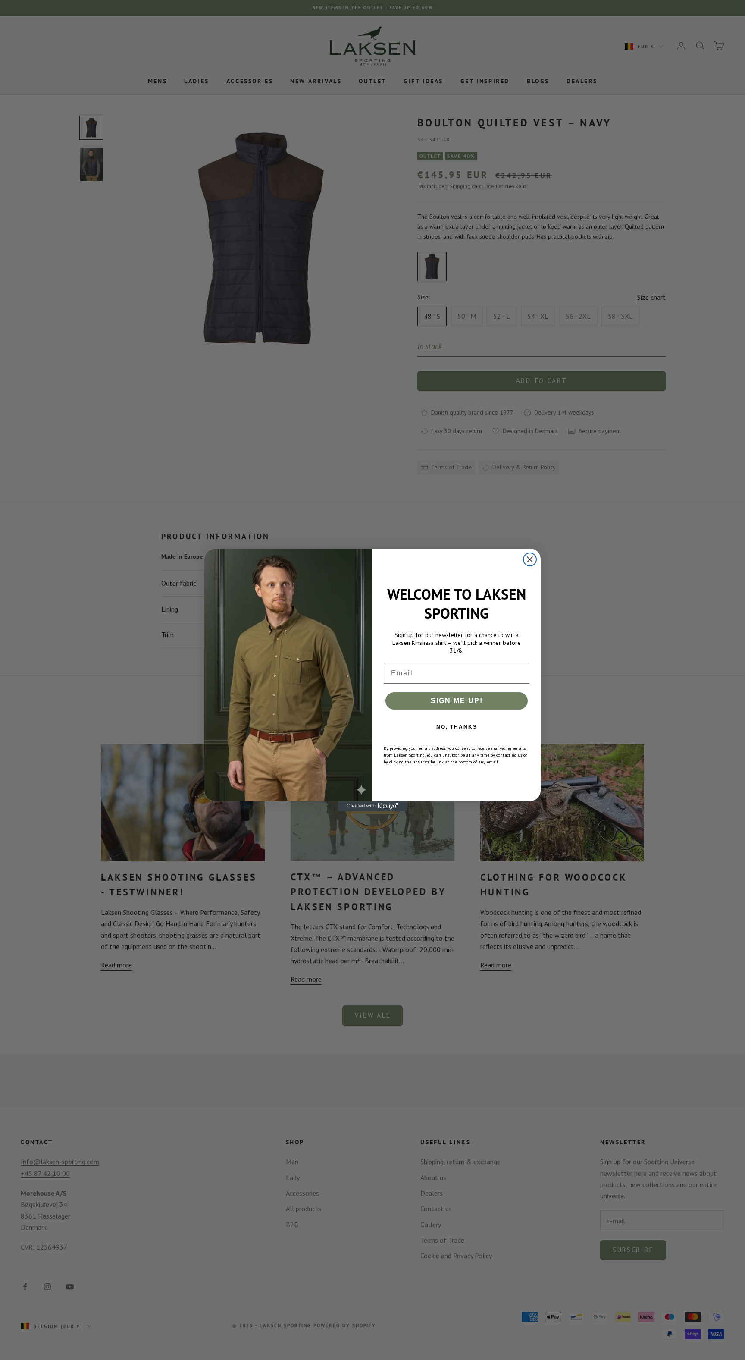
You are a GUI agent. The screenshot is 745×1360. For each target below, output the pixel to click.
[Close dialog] (529, 559)
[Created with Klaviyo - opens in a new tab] (372, 806)
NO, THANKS (456, 727)
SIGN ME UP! (457, 700)
